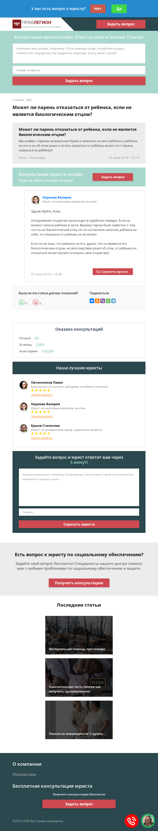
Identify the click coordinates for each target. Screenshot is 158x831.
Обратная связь (24, 774)
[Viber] (102, 301)
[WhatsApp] (108, 301)
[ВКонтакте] (92, 301)
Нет (97, 8)
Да (119, 8)
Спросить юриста (114, 271)
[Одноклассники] (97, 301)
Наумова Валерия (56, 197)
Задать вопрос (121, 24)
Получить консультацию (79, 582)
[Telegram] (113, 301)
